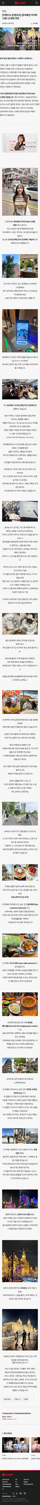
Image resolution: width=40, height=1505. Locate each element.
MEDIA (17, 1486)
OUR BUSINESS (6, 1484)
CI (2, 1489)
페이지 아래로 (38, 1394)
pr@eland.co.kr (12, 1419)
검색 (36, 2)
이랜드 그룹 (7, 1474)
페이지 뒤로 (38, 1398)
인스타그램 (13, 1493)
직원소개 (17, 1399)
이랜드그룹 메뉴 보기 (3, 2)
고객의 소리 (26, 1479)
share (35, 23)
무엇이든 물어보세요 (28, 1484)
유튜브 (21, 1493)
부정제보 (26, 1482)
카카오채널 (25, 1493)
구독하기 (14, 1496)
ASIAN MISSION (6, 1486)
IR (16, 1482)
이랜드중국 (7, 1399)
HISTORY (5, 1482)
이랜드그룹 (20, 2)
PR (16, 1479)
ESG (16, 1484)
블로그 (17, 1493)
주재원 (26, 1399)
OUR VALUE (5, 1479)
